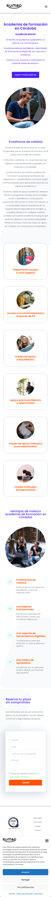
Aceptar (25, 872)
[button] (47, 840)
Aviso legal (38, 893)
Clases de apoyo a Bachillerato (25, 358)
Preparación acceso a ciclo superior (25, 271)
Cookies (12, 893)
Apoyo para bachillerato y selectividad (25, 401)
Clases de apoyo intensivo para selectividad (25, 445)
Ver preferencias (25, 887)
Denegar (25, 879)
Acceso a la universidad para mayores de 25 (25, 314)
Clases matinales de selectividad (25, 488)
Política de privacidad (24, 893)
